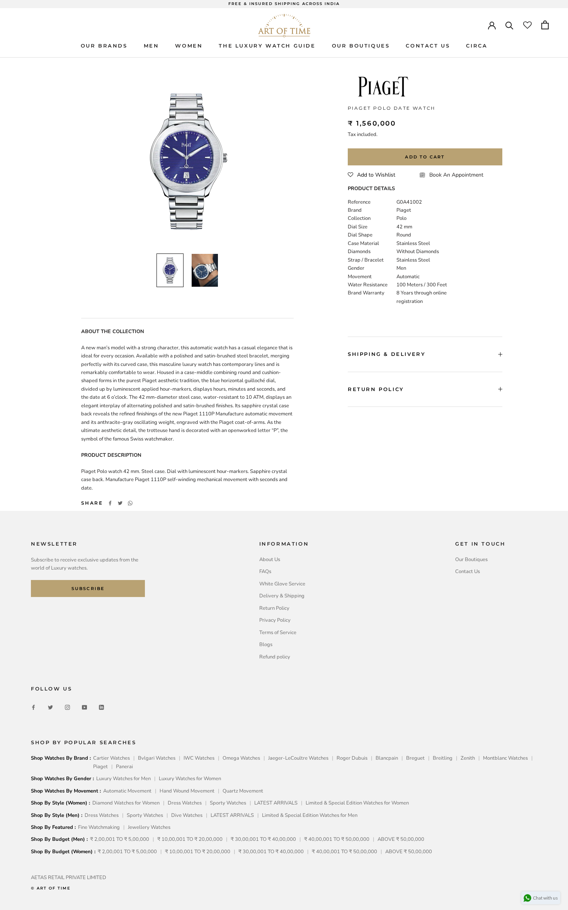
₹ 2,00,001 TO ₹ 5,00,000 (119, 839)
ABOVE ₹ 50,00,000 (401, 839)
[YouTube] (84, 707)
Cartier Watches (111, 758)
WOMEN (188, 46)
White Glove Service (282, 583)
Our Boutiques (471, 559)
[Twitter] (120, 503)
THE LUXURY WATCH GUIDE (267, 46)
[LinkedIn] (101, 707)
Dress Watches (185, 802)
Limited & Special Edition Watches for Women (357, 802)
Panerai (124, 766)
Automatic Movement (127, 791)
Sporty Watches (228, 802)
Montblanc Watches (505, 758)
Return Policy (274, 608)
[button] (371, 175)
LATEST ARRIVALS (276, 802)
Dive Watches (186, 815)
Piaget (100, 766)
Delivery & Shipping (281, 595)
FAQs (265, 571)
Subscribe (88, 588)
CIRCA (476, 46)
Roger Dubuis (352, 758)
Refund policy (274, 656)
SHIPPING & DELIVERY (386, 354)
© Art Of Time (51, 888)
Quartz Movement (243, 791)
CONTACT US (428, 46)
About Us (269, 559)
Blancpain (387, 758)
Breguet (415, 758)
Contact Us (467, 571)
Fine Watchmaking (99, 827)
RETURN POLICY (376, 389)
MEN (151, 46)
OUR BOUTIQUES (361, 46)
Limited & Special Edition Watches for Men (309, 815)
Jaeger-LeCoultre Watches (298, 758)
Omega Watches (241, 758)
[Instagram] (67, 707)
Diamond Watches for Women (126, 802)
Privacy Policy (275, 620)
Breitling (442, 758)
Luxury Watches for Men (123, 778)
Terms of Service (277, 632)
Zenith (468, 758)
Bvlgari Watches (156, 758)
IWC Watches (199, 758)
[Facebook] (110, 503)
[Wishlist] (527, 24)
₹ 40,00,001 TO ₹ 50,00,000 (336, 839)
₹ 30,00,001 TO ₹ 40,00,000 (263, 839)
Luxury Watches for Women (190, 778)
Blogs (265, 644)
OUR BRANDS (104, 46)
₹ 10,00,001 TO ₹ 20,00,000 (190, 839)
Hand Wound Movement (187, 791)
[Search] (509, 25)
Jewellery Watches (149, 827)
